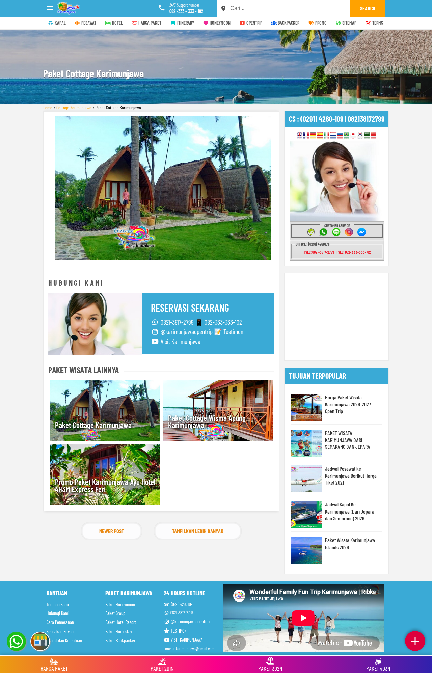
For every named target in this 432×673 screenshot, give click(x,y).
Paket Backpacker (120, 640)
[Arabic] (367, 135)
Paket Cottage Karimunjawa (93, 425)
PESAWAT (88, 23)
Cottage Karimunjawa (73, 107)
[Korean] (360, 135)
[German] (313, 135)
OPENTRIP (253, 23)
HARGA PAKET (149, 23)
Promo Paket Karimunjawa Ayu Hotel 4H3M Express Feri (105, 485)
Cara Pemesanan (60, 622)
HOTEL (117, 23)
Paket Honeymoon (120, 604)
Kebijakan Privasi (60, 631)
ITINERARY (185, 23)
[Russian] (340, 135)
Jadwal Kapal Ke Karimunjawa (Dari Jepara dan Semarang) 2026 (349, 511)
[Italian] (326, 135)
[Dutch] (333, 135)
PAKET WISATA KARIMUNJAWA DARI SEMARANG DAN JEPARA (347, 440)
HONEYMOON (220, 23)
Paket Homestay (118, 631)
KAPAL (60, 23)
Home (47, 107)
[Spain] (320, 135)
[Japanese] (353, 135)
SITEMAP (348, 23)
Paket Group (115, 613)
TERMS (377, 23)
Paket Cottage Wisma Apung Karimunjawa (207, 421)
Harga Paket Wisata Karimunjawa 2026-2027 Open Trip (348, 404)
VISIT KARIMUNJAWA (186, 640)
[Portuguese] (346, 135)
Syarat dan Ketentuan (64, 640)
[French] (306, 135)
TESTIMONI (179, 631)
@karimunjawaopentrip (190, 621)
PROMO (320, 23)
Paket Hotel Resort (120, 622)
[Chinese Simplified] (373, 135)
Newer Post (111, 531)
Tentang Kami (58, 604)
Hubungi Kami (58, 613)
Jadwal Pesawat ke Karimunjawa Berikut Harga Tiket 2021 (351, 475)
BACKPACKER (288, 23)
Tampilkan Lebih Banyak (197, 531)
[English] (299, 135)
